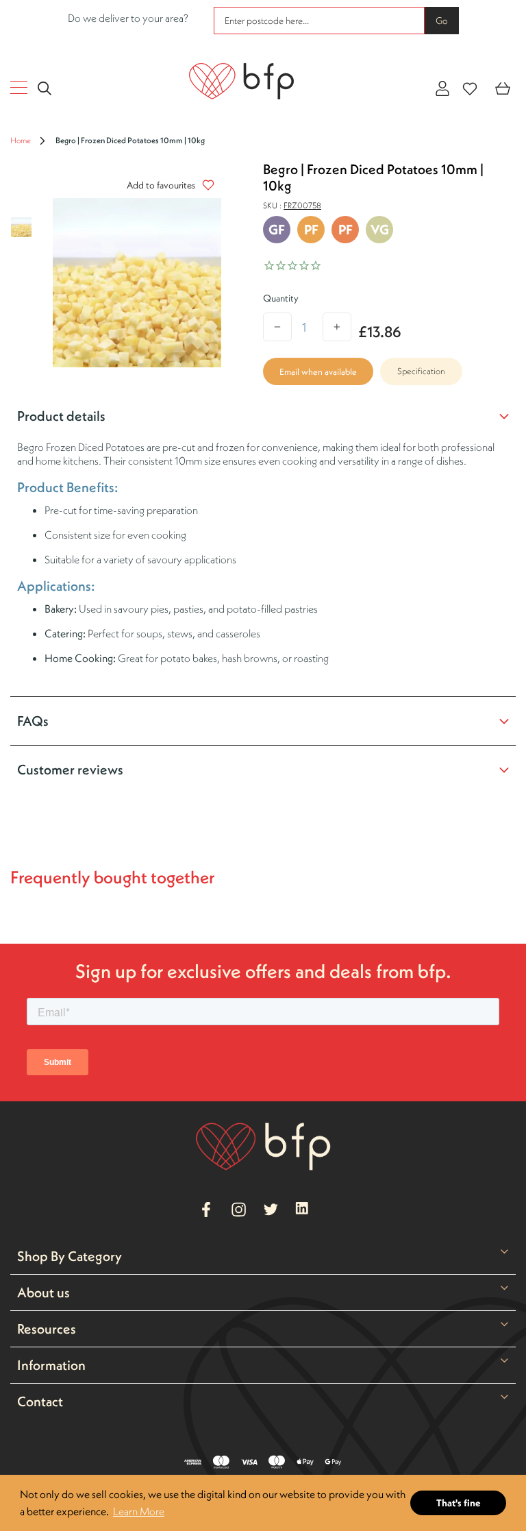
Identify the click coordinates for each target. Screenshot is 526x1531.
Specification (421, 371)
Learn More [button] (138, 1511)
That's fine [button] (458, 1503)
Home (20, 140)
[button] (167, 185)
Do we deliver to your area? (128, 18)
